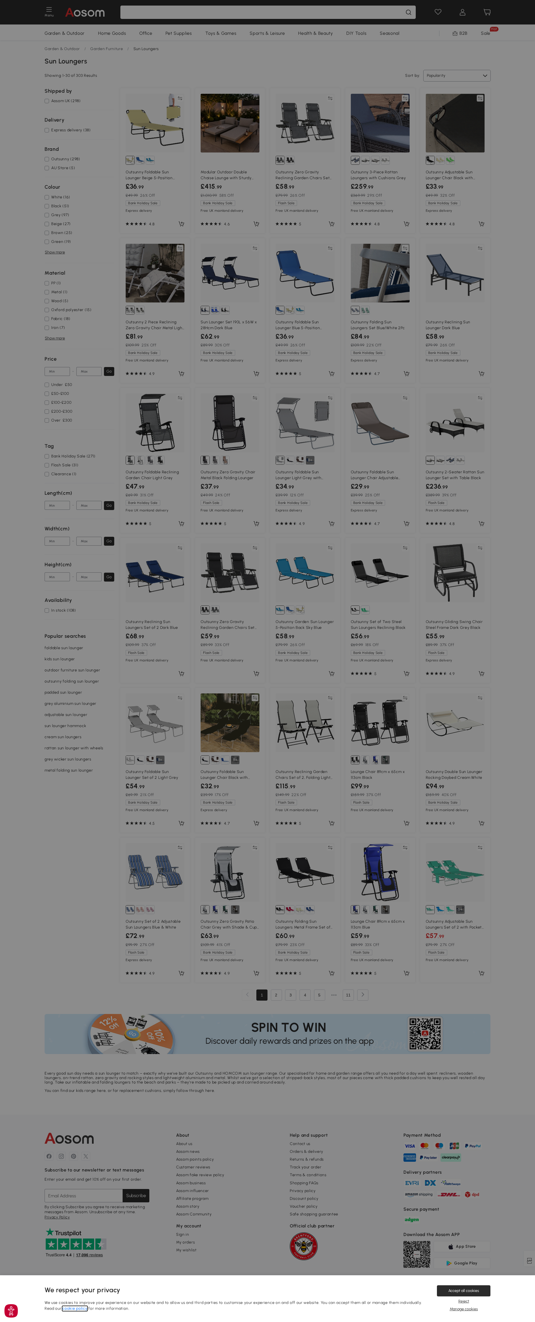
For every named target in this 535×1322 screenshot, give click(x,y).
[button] (11, 1311)
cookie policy (74, 1308)
